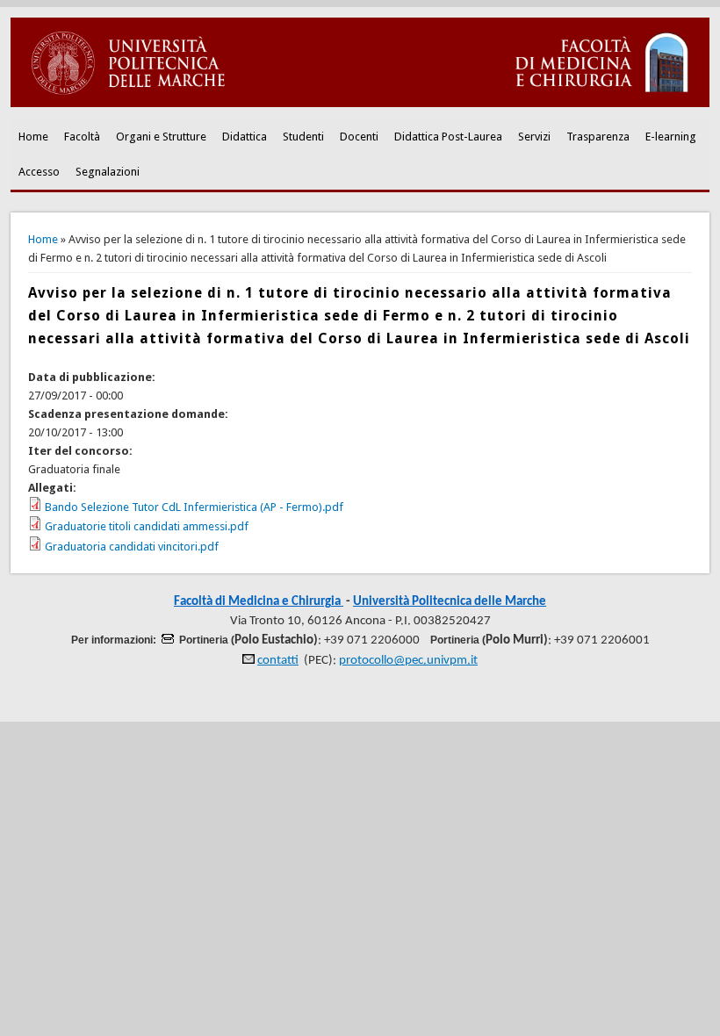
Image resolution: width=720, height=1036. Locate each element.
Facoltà (82, 136)
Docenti (359, 136)
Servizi (534, 136)
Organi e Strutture (161, 136)
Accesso (39, 171)
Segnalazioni (108, 171)
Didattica (244, 136)
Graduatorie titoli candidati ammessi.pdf (146, 526)
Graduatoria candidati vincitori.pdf (132, 546)
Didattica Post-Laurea (448, 136)
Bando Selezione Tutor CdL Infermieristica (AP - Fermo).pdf (194, 507)
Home (33, 136)
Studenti (303, 136)
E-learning (670, 136)
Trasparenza (598, 136)
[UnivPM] (360, 103)
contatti (278, 660)
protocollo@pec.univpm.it (408, 660)
